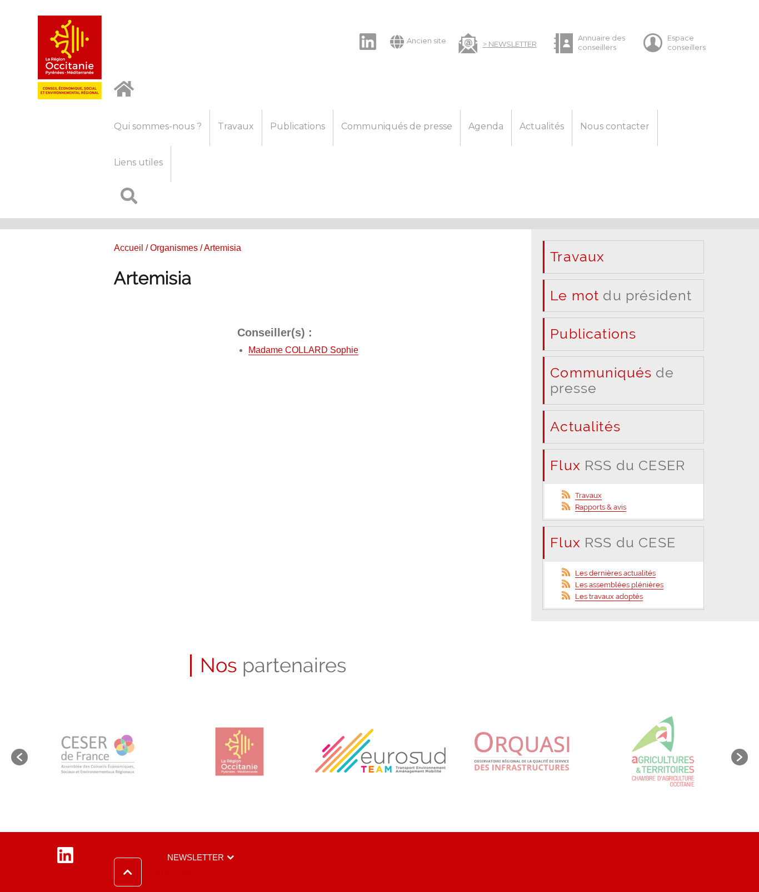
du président (621, 295)
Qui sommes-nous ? (158, 126)
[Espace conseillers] (679, 43)
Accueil (128, 248)
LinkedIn (362, 32)
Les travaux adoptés (609, 596)
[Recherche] (129, 200)
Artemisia (152, 278)
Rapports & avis (600, 507)
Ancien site (426, 40)
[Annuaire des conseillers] (590, 43)
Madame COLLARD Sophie (303, 350)
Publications (297, 126)
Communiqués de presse (396, 126)
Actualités (542, 126)
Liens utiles (138, 162)
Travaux (236, 126)
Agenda (485, 126)
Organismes (174, 248)
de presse (612, 380)
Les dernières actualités (615, 573)
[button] (155, 872)
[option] (98, 751)
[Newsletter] (497, 42)
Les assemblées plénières (619, 585)
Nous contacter (615, 126)
